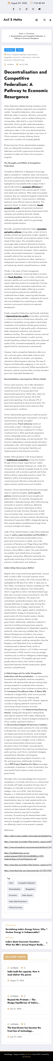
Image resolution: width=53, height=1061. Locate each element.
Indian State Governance (18, 901)
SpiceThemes (26, 1057)
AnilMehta (10, 64)
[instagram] (33, 9)
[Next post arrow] (46, 943)
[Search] (44, 20)
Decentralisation (33, 55)
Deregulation (8, 57)
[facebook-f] (13, 9)
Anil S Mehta (13, 19)
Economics (9, 50)
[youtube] (39, 9)
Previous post (11, 925)
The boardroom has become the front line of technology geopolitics (24, 1029)
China (9, 55)
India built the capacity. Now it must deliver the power (23, 973)
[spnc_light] (50, 20)
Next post (9, 938)
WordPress (28, 1054)
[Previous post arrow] (46, 929)
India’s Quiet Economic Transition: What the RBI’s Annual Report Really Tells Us (24, 943)
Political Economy (18, 60)
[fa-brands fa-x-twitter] (20, 9)
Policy (20, 50)
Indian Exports (26, 57)
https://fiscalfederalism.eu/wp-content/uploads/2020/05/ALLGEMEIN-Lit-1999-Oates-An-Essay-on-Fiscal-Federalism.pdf (24, 856)
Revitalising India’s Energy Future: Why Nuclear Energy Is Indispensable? (25, 931)
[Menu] (36, 20)
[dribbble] (26, 9)
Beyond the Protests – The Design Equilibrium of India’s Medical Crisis (22, 1001)
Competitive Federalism (19, 55)
